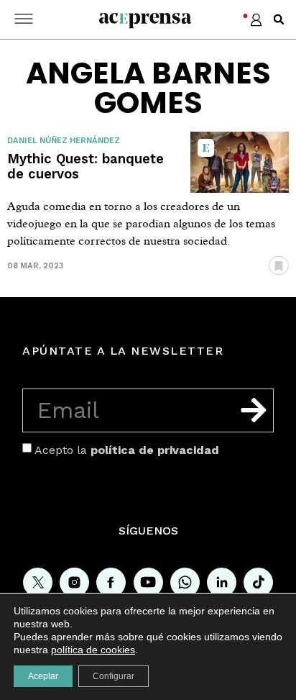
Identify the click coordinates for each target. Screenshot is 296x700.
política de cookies (93, 649)
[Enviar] (253, 410)
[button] (279, 19)
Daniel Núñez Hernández (63, 140)
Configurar (113, 676)
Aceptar (43, 676)
